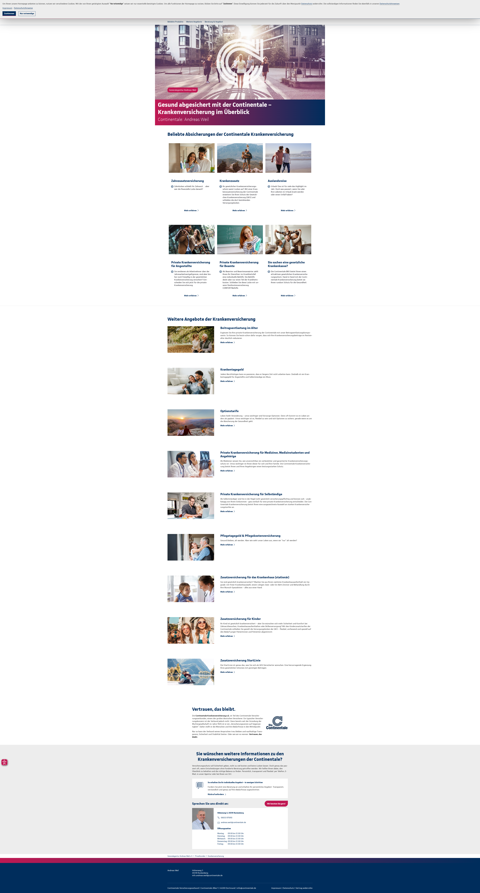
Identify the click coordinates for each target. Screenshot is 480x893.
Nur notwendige (27, 13)
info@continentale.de (246, 888)
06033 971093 (226, 818)
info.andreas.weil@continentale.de (207, 875)
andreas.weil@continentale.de (233, 822)
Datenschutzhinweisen (390, 4)
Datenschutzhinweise (23, 8)
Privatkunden (200, 856)
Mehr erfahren (190, 210)
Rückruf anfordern (216, 794)
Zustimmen (9, 13)
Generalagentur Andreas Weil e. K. (180, 856)
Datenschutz (306, 4)
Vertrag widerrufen (304, 888)
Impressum (7, 8)
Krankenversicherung (216, 856)
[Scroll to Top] (467, 439)
